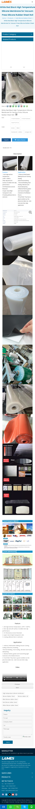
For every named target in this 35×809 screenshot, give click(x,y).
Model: (5, 148)
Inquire (6, 140)
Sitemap (17, 802)
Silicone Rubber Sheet (9, 696)
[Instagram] (16, 794)
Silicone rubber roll (23, 696)
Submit (8, 742)
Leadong (30, 802)
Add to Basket (21, 140)
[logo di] (8, 758)
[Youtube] (13, 794)
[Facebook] (3, 794)
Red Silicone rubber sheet (10, 702)
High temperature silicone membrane (13, 693)
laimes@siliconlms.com (12, 790)
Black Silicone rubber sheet (10, 699)
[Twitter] (9, 794)
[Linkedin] (6, 794)
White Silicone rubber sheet (10, 705)
